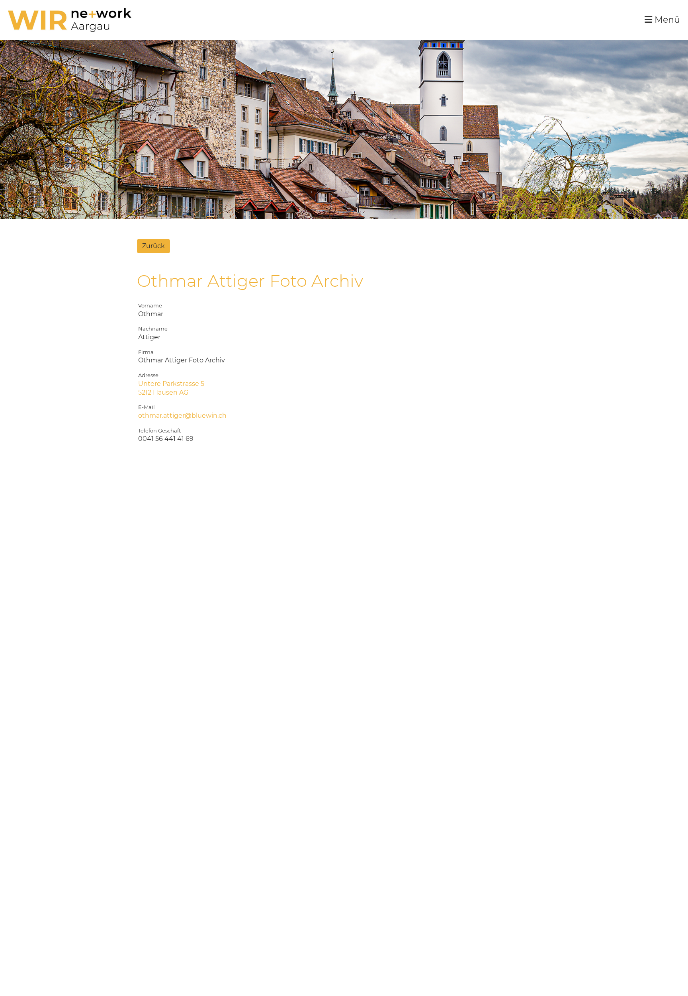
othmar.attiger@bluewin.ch (182, 415)
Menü (666, 19)
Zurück (153, 246)
